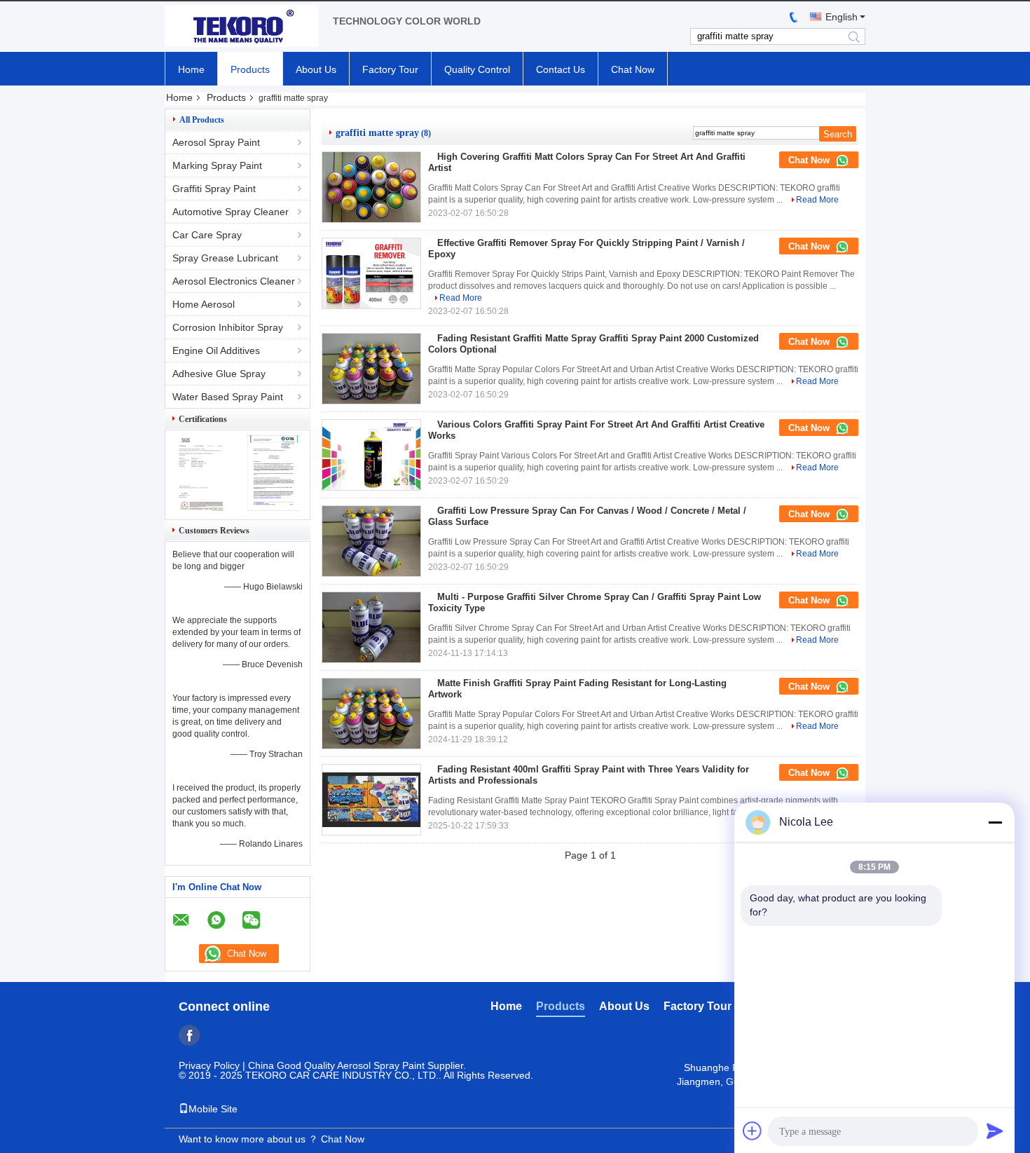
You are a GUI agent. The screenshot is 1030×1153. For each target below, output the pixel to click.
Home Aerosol (203, 304)
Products (250, 69)
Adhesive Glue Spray (219, 373)
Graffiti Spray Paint (214, 188)
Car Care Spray (207, 234)
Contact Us (560, 69)
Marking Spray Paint (217, 165)
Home (191, 69)
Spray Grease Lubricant (225, 258)
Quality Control (477, 69)
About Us (316, 69)
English (841, 16)
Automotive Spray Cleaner (230, 211)
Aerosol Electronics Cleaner (233, 281)
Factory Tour (390, 69)
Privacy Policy (209, 1065)
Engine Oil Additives (216, 350)
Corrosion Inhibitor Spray (227, 327)
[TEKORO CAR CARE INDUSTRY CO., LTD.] (242, 26)
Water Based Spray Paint (227, 396)
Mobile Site (213, 1108)
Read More (817, 200)
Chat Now (632, 69)
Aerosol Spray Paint (216, 142)
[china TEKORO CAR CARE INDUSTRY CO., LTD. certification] (201, 507)
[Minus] (995, 822)
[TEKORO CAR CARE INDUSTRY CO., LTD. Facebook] (189, 1035)
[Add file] (752, 1130)
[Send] (995, 1130)
